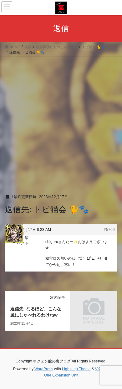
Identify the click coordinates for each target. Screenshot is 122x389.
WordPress (43, 369)
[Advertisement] (61, 121)
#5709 (109, 229)
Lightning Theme (76, 369)
